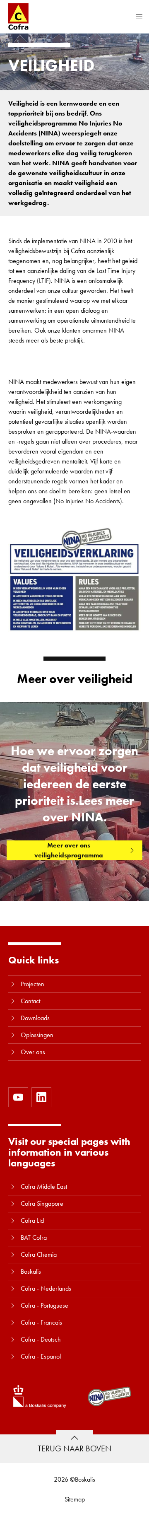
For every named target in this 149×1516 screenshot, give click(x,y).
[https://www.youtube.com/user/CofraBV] (18, 1097)
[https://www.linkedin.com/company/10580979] (41, 1097)
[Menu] (139, 17)
